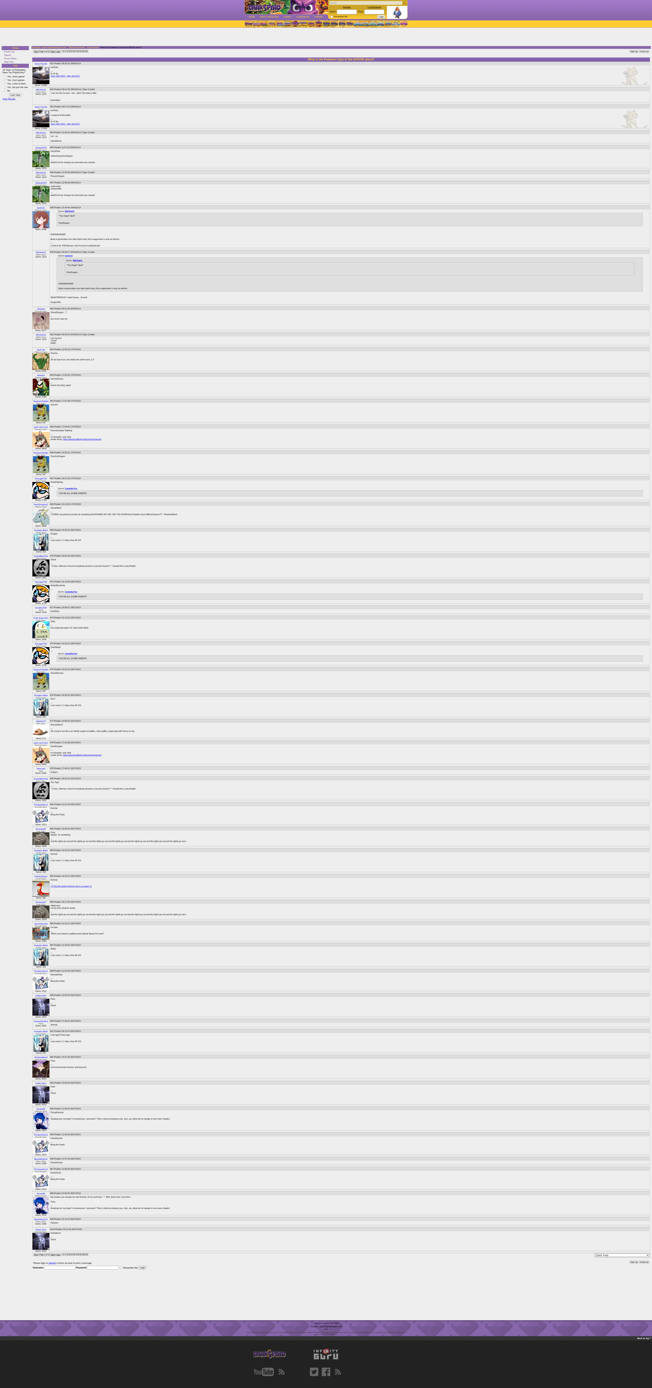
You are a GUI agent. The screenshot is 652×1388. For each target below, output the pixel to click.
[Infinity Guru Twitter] (314, 1372)
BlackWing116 (41, 1159)
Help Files (9, 62)
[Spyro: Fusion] (311, 24)
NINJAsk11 (41, 90)
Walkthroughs (269, 17)
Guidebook (303, 17)
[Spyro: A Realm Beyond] (404, 24)
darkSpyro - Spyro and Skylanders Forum (49, 47)
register (52, 1263)
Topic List (634, 51)
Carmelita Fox (71, 488)
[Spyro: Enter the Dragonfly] (295, 24)
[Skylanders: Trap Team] (380, 24)
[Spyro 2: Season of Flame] (287, 24)
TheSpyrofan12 (41, 805)
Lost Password (374, 7)
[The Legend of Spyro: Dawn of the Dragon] (350, 24)
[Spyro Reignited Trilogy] (248, 24)
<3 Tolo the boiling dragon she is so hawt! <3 (71, 886)
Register (347, 7)
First (36, 51)
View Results (9, 99)
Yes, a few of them (16, 83)
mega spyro (40, 995)
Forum (318, 17)
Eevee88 (41, 1109)
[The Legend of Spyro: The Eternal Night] (342, 24)
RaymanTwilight (41, 401)
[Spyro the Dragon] (256, 24)
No (8, 91)
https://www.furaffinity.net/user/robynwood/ (82, 439)
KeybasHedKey (41, 1021)
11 (87, 51)
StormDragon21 (41, 504)
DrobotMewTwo (41, 556)
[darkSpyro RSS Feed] (281, 1372)
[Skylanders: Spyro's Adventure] (357, 24)
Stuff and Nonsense (76, 47)
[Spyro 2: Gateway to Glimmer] (264, 24)
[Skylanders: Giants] (365, 24)
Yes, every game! (16, 76)
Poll (15, 66)
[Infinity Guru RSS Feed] (338, 1372)
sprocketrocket (41, 924)
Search (7, 55)
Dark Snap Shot (41, 618)
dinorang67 (41, 829)
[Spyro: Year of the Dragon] (272, 24)
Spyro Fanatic (41, 64)
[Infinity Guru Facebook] (326, 1372)
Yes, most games (16, 80)
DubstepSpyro (41, 876)
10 (84, 51)
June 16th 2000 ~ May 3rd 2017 (65, 76)
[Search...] (404, 3)
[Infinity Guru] (326, 1354)
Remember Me (341, 17)
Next (53, 51)
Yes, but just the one (17, 87)
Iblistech (41, 375)
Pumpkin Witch (41, 530)
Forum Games (93, 47)
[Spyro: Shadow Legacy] (326, 24)
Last (58, 51)
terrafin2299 (41, 608)
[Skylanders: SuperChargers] (388, 24)
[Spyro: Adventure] (303, 24)
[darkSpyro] (270, 1354)
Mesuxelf (41, 769)
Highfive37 (41, 721)
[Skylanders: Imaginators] (396, 24)
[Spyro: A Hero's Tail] (319, 24)
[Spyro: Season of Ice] (280, 24)
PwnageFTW (41, 479)
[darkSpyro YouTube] (263, 1372)
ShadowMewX (41, 1057)
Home (252, 17)
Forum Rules (10, 58)
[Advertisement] (325, 37)
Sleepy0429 (41, 148)
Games (287, 17)
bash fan (41, 350)
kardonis (41, 208)
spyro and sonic (41, 427)
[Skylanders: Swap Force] (373, 24)
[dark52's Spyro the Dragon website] (286, 7)
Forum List (9, 51)
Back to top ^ (644, 1338)
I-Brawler (41, 309)
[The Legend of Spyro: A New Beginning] (334, 24)
